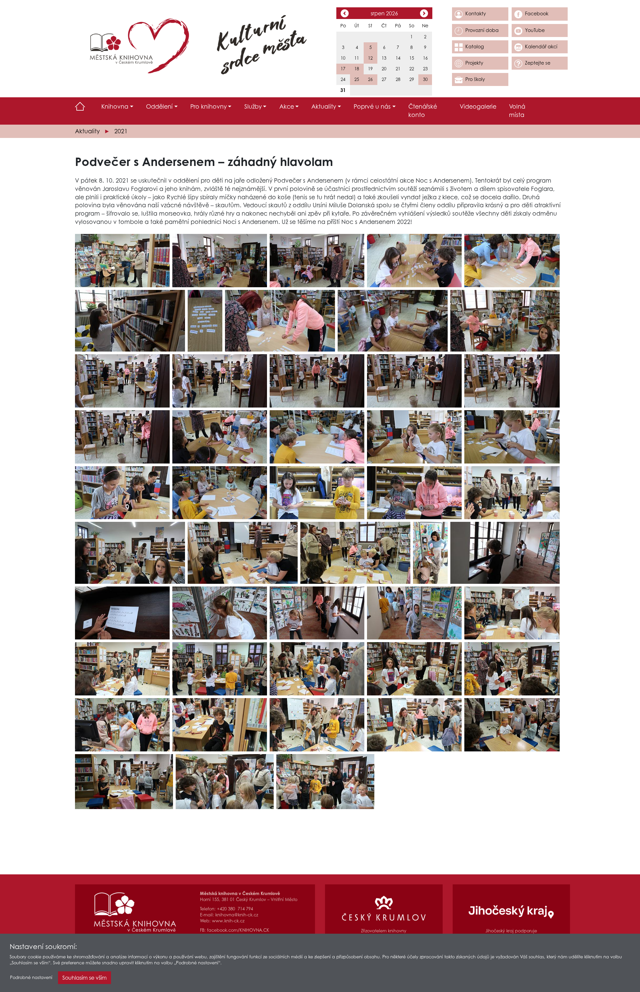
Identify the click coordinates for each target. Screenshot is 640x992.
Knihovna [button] (114, 106)
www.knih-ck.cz (228, 920)
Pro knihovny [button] (208, 106)
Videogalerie (478, 106)
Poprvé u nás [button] (372, 106)
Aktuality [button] (323, 106)
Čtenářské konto (422, 110)
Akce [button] (286, 106)
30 (425, 79)
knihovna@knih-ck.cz (236, 914)
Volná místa (517, 110)
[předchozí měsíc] (344, 14)
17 (343, 68)
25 (356, 79)
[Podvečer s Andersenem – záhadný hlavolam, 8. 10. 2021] (122, 260)
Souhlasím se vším (84, 977)
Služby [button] (253, 106)
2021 (121, 131)
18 (356, 68)
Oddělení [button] (159, 106)
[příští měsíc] (424, 14)
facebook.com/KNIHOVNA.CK (238, 930)
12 (370, 58)
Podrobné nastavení (31, 977)
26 (370, 79)
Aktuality (87, 131)
